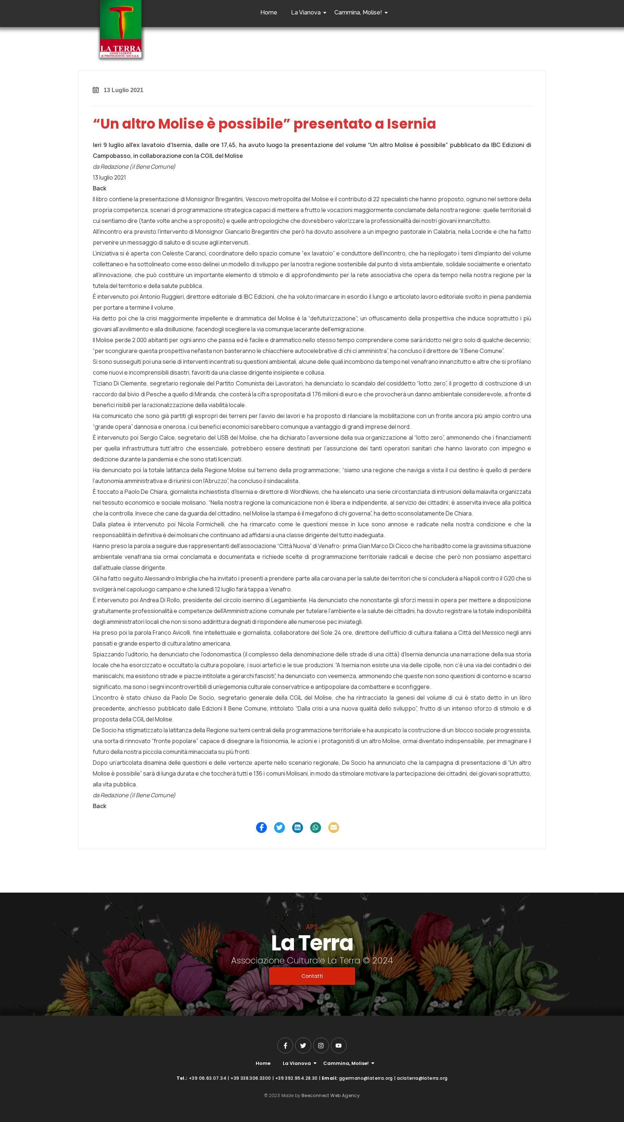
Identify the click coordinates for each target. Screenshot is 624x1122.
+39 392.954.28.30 (296, 1078)
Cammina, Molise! (358, 12)
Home (268, 12)
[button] (261, 827)
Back (99, 188)
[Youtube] (339, 1045)
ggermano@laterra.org (366, 1078)
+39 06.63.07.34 (207, 1078)
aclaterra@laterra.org (422, 1078)
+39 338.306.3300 (250, 1078)
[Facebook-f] (285, 1045)
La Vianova (306, 12)
